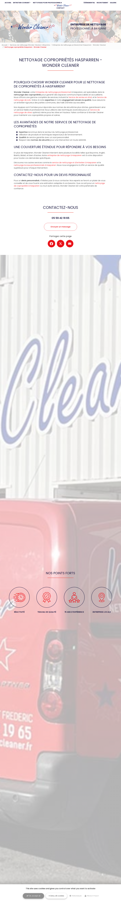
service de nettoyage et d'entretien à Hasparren (74, 162)
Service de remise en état (80, 97)
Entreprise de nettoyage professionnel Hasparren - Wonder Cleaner (79, 45)
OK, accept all (34, 896)
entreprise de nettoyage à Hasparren (64, 155)
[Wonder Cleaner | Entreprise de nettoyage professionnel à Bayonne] (63, 5)
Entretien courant (21, 3)
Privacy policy (92, 896)
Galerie (113, 3)
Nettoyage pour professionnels (47, 3)
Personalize (76, 896)
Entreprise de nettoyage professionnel (53, 92)
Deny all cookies (57, 896)
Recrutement (102, 3)
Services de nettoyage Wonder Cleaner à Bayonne (30, 45)
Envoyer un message (60, 226)
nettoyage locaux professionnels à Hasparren (35, 165)
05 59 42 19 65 (60, 218)
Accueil (8, 3)
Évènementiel (89, 3)
